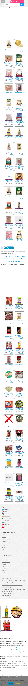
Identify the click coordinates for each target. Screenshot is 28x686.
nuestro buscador (17, 647)
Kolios (12, 500)
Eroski (5, 511)
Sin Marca (21, 500)
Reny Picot (21, 456)
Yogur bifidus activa (6, 595)
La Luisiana (10, 426)
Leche (3, 547)
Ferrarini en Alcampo (20, 258)
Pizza (3, 549)
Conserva (4, 572)
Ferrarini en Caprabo (20, 256)
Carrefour (6, 520)
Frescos (4, 570)
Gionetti (11, 382)
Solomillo (4, 537)
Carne (3, 545)
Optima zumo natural (7, 591)
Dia (12, 309)
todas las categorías (20, 649)
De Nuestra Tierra (19, 485)
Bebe (3, 566)
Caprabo (6, 509)
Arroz (3, 543)
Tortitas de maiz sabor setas (8, 593)
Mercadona (7, 516)
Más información (17, 683)
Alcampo (6, 524)
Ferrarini (11, 51)
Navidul (21, 441)
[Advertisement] (14, 23)
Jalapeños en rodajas (7, 587)
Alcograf (11, 485)
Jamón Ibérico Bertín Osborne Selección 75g (12, 585)
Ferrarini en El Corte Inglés (14, 261)
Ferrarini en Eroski (7, 258)
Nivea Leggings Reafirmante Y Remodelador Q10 (13, 580)
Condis (11, 353)
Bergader (11, 412)
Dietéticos (4, 564)
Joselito (11, 338)
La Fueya (21, 426)
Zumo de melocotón (6, 539)
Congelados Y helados (7, 560)
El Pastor (21, 412)
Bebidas (4, 557)
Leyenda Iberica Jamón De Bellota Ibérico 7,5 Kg (13, 589)
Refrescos (4, 534)
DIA (5, 526)
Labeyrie (21, 338)
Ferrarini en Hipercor (8, 256)
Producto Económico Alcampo (19, 309)
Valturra (11, 323)
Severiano (11, 456)
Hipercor (6, 522)
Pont (12, 441)
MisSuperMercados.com (17, 1)
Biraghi (11, 397)
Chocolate (4, 541)
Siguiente (10, 248)
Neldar (22, 397)
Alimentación (5, 568)
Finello (22, 323)
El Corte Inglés (7, 518)
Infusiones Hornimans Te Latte (9, 582)
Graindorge (21, 382)
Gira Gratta (21, 353)
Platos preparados (6, 562)
